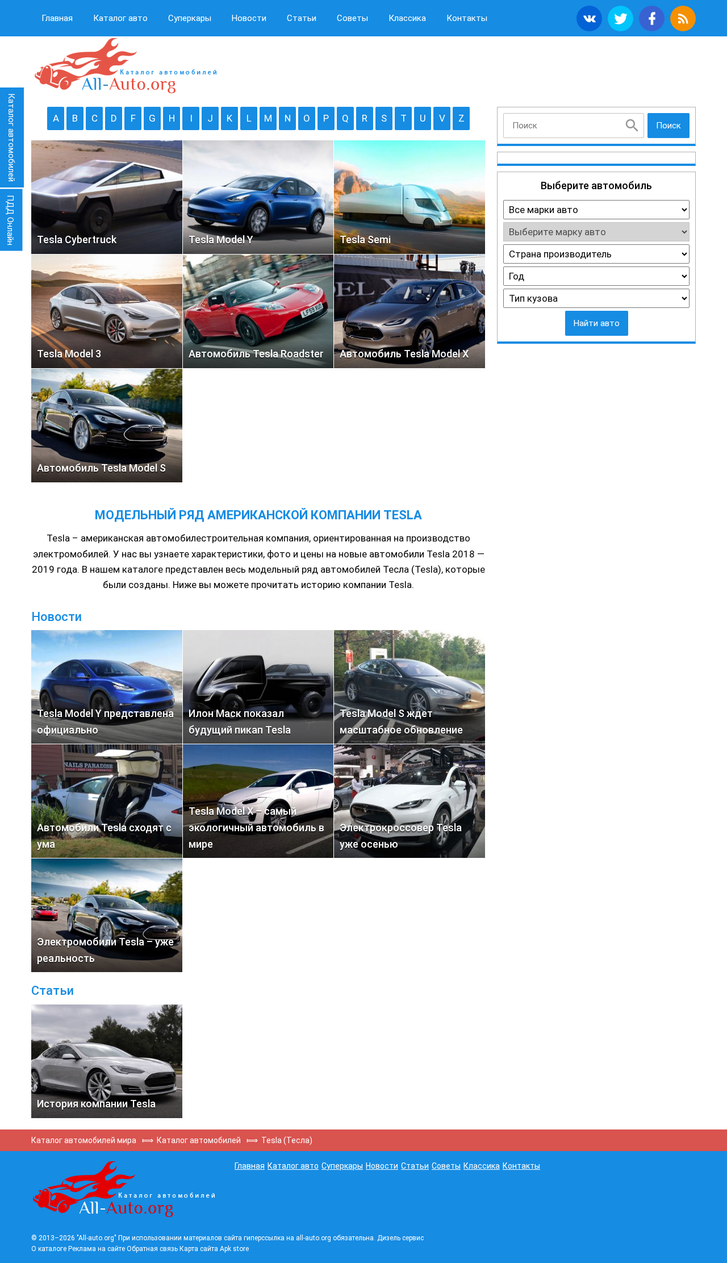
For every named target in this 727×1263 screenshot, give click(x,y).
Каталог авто (120, 18)
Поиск (668, 125)
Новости (249, 18)
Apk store (234, 1249)
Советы (352, 18)
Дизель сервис (400, 1238)
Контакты (466, 18)
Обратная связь (152, 1249)
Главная (57, 18)
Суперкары (189, 18)
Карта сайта (198, 1249)
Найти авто (597, 323)
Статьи (301, 18)
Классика (407, 18)
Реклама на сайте (96, 1249)
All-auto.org (125, 65)
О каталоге (48, 1249)
